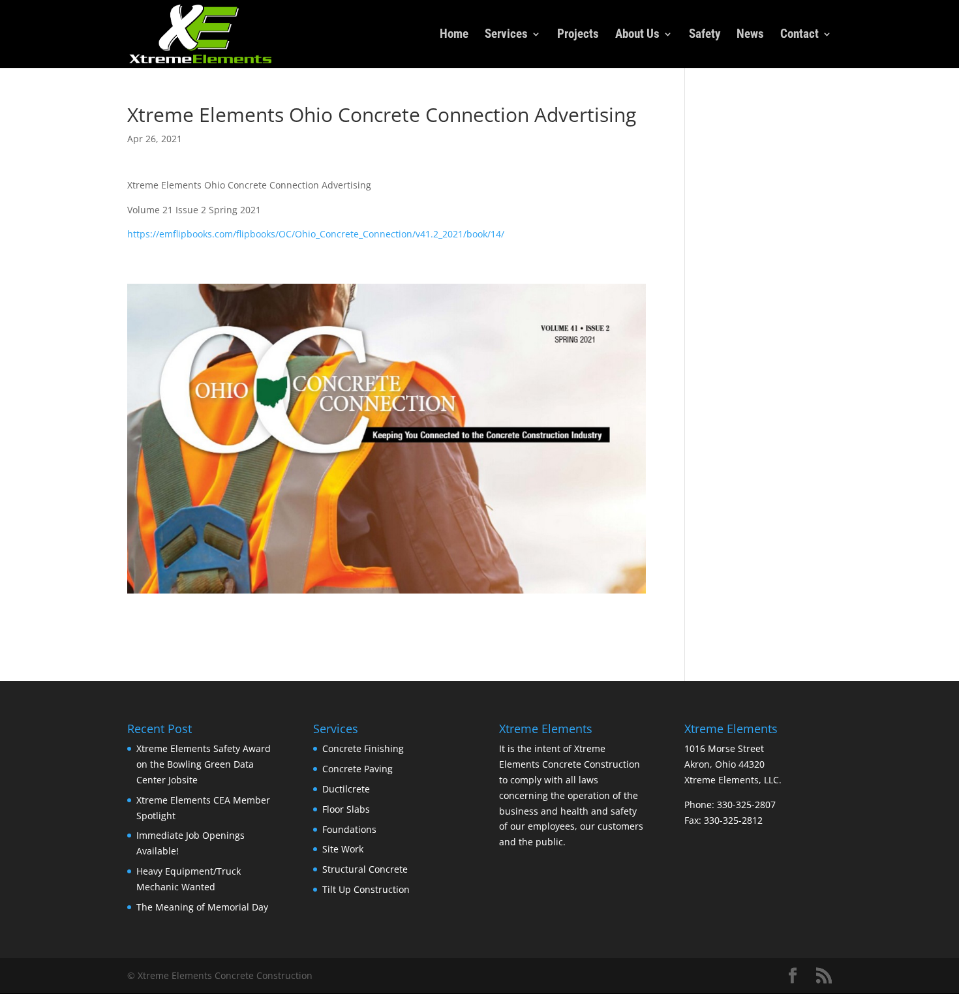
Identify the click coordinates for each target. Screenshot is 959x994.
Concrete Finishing (363, 748)
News (750, 35)
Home (454, 35)
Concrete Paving (357, 768)
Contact (799, 35)
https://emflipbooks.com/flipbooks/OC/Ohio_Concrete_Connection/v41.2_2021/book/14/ (315, 234)
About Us (637, 35)
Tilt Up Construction (366, 889)
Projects (578, 35)
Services (506, 35)
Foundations (349, 829)
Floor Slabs (346, 809)
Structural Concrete (365, 869)
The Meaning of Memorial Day (202, 907)
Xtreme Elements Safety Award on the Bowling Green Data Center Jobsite (203, 764)
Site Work (342, 849)
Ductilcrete (346, 789)
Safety (704, 35)
